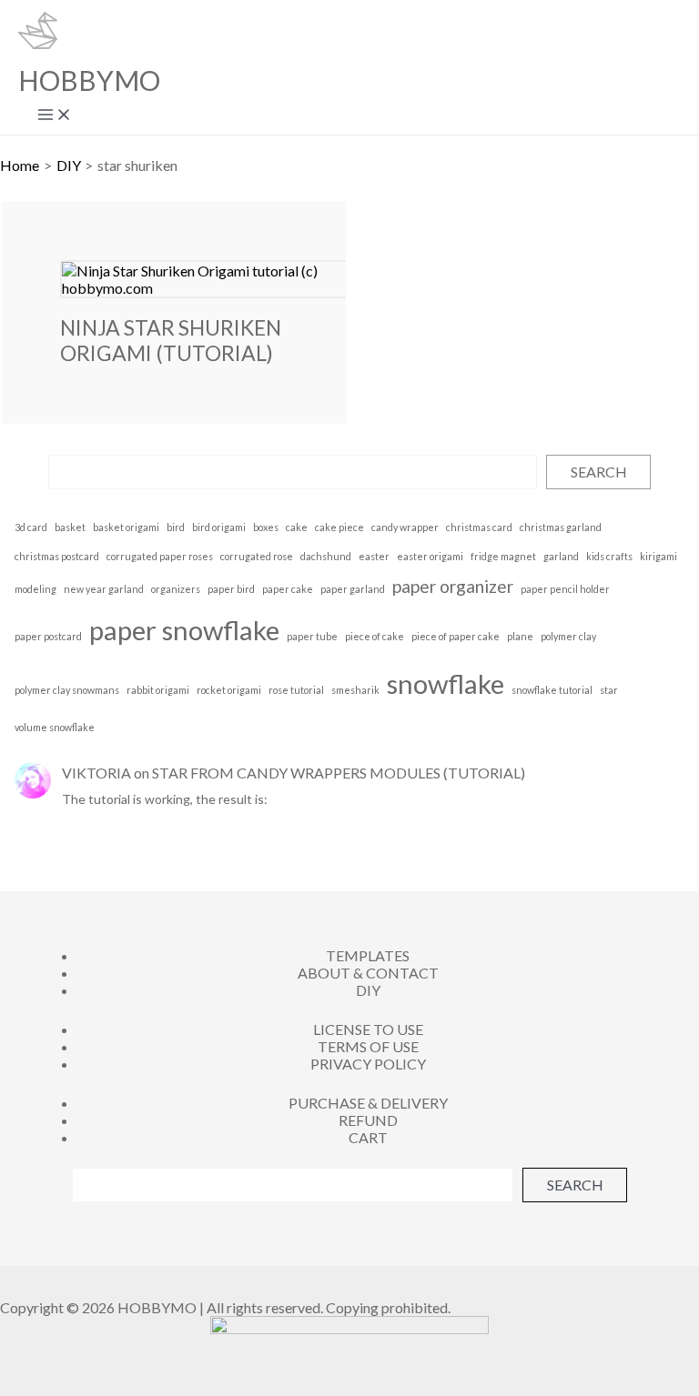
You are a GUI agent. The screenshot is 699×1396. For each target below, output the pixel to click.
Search (599, 471)
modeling (35, 589)
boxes (266, 527)
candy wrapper (405, 527)
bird (176, 527)
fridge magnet (503, 556)
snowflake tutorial (552, 690)
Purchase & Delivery (368, 1102)
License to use (368, 1029)
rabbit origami (158, 690)
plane (520, 636)
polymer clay (568, 636)
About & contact (368, 972)
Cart (368, 1137)
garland (561, 556)
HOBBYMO (89, 80)
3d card (31, 527)
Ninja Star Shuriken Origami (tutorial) (170, 340)
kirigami (658, 556)
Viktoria (96, 772)
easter (374, 556)
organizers (175, 589)
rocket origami (229, 690)
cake (297, 527)
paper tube (312, 636)
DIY (368, 990)
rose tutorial (296, 690)
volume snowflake (55, 727)
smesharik (355, 690)
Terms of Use (368, 1046)
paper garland (352, 589)
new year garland (104, 589)
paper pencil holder (565, 589)
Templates (368, 955)
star (609, 690)
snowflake (445, 683)
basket (70, 527)
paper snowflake (184, 630)
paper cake (287, 589)
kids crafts (609, 556)
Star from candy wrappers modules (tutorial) (338, 772)
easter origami (430, 556)
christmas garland (561, 527)
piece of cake (374, 636)
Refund (368, 1120)
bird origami (219, 527)
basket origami (126, 527)
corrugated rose (256, 556)
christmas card (479, 527)
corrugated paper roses (159, 556)
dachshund (325, 556)
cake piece (339, 527)
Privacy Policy (368, 1063)
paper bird (231, 589)
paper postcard (48, 636)
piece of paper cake (455, 636)
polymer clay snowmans (67, 690)
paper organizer (452, 586)
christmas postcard (57, 556)
